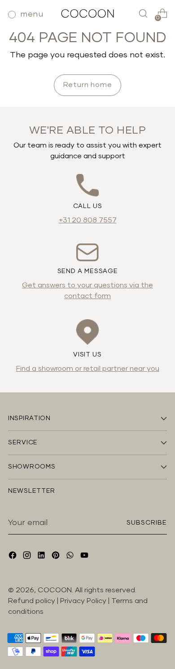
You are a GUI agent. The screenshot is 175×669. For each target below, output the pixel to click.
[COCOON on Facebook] (13, 557)
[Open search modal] (143, 13)
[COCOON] (87, 13)
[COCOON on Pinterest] (56, 557)
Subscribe (147, 523)
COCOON (55, 590)
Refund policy (31, 600)
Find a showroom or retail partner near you (87, 368)
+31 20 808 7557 (88, 220)
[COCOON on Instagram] (27, 557)
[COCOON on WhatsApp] (71, 557)
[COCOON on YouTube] (85, 557)
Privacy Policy (84, 600)
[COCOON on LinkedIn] (42, 557)
